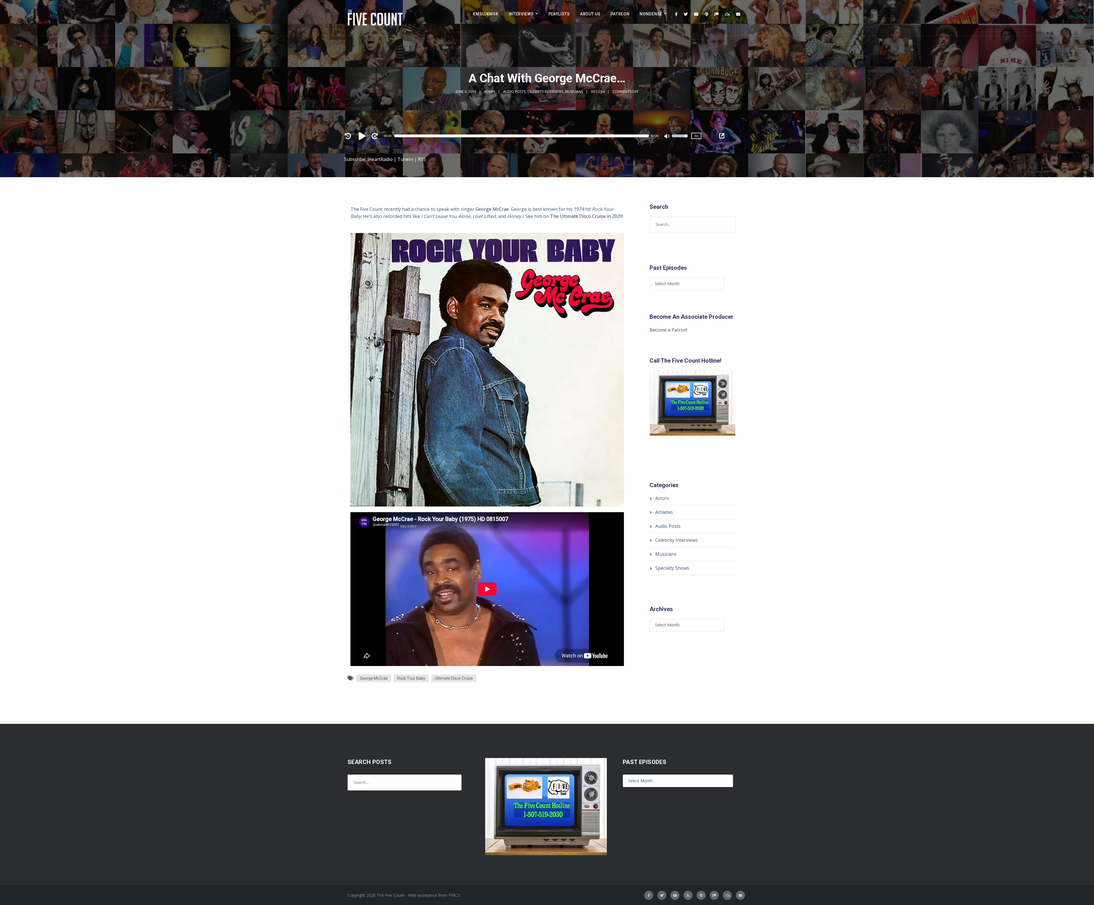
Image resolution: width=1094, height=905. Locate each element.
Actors (662, 498)
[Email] (738, 14)
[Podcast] (706, 14)
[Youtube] (696, 14)
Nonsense (651, 14)
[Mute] (667, 137)
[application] (524, 136)
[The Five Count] (376, 18)
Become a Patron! (668, 330)
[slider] (680, 139)
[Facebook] (676, 14)
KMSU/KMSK (485, 14)
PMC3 (454, 895)
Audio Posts (514, 91)
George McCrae (492, 209)
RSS (422, 159)
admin (489, 91)
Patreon (620, 14)
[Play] (363, 136)
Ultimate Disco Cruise (454, 678)
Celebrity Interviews (545, 91)
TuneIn (405, 159)
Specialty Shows (672, 568)
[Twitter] (686, 14)
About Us (590, 14)
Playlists (559, 14)
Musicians (574, 91)
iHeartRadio (380, 159)
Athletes (664, 512)
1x (696, 135)
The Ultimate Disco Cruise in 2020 (586, 216)
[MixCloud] (727, 14)
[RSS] (688, 895)
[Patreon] (716, 14)
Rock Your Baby (411, 678)
